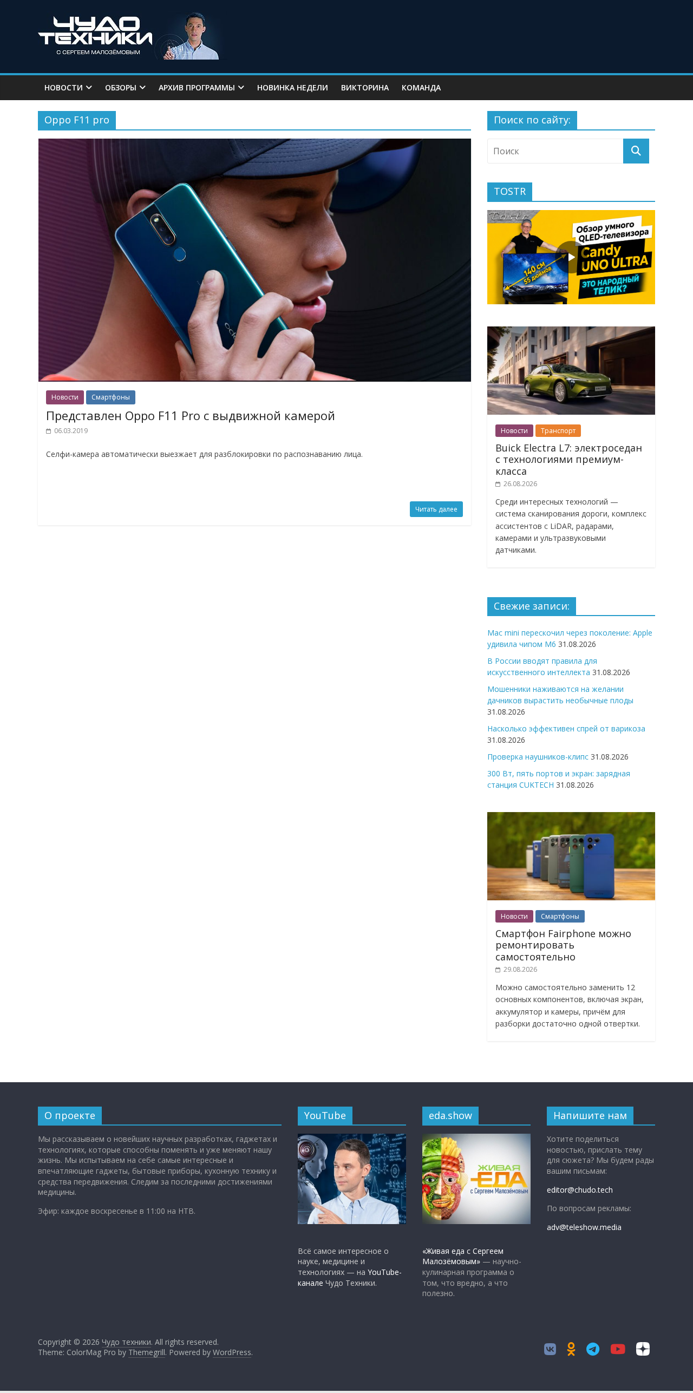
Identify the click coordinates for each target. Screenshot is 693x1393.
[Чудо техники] (132, 17)
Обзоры (120, 87)
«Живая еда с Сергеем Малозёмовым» (463, 1256)
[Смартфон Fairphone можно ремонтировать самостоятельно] (571, 818)
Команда (421, 87)
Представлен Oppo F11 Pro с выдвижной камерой (190, 415)
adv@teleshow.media (584, 1227)
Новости (63, 87)
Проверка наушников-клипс (538, 756)
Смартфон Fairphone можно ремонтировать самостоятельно (563, 945)
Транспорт (558, 430)
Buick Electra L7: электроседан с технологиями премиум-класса (568, 459)
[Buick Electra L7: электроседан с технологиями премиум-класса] (571, 332)
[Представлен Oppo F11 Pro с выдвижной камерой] (254, 145)
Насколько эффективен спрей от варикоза (566, 728)
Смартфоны (110, 397)
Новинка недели (292, 87)
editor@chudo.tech (580, 1190)
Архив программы (197, 87)
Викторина (365, 87)
